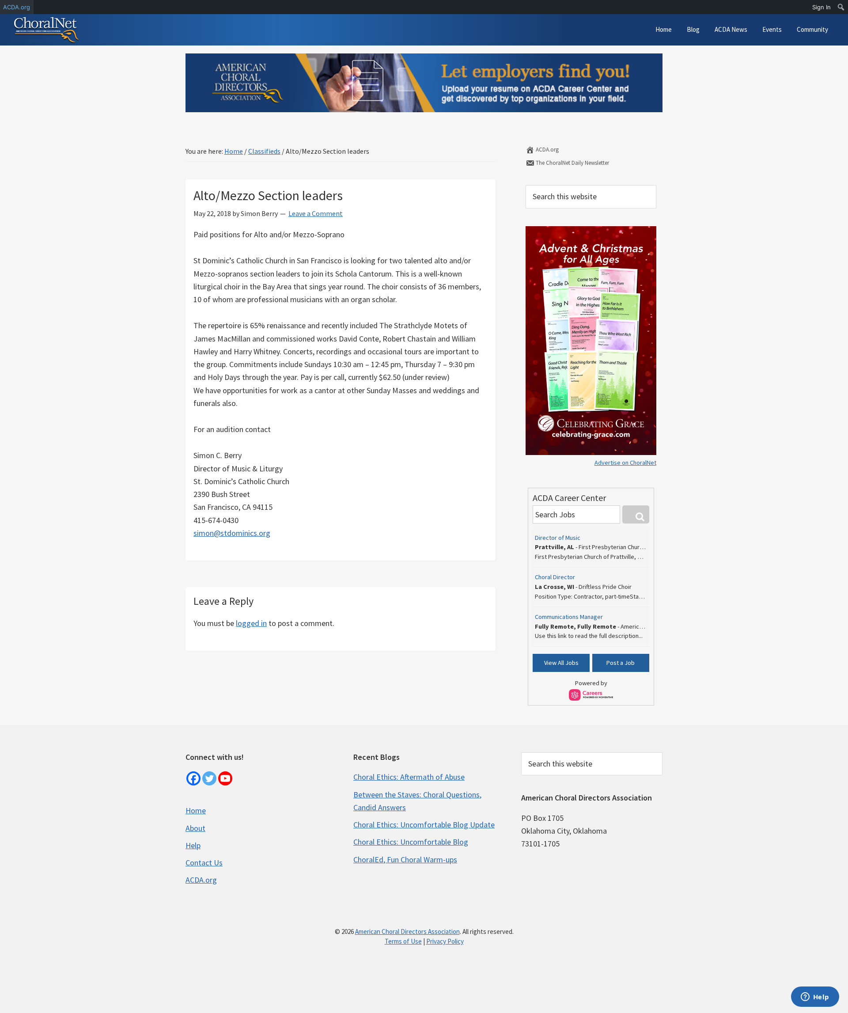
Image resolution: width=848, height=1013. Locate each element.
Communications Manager (569, 617)
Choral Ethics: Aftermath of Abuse (409, 777)
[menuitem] (841, 7)
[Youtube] (225, 778)
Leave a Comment (315, 213)
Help (193, 845)
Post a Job (620, 663)
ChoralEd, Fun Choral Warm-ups (405, 859)
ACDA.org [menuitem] (16, 7)
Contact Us (204, 862)
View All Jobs (561, 663)
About (195, 828)
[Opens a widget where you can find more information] (815, 997)
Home (196, 810)
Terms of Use (403, 941)
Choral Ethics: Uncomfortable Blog (410, 842)
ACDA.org (546, 149)
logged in (251, 623)
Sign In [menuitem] (821, 7)
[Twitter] (209, 778)
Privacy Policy (445, 941)
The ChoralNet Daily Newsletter (571, 163)
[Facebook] (193, 778)
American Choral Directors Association (407, 931)
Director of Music (557, 538)
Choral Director (555, 577)
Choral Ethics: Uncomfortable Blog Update (424, 825)
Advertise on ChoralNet (625, 463)
